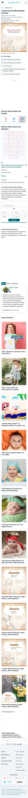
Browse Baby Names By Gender (11, 59)
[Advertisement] (14, 95)
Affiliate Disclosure (20, 754)
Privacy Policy (19, 757)
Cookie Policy (19, 767)
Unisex (22, 121)
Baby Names (9, 7)
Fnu (4, 176)
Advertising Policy (19, 764)
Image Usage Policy (20, 751)
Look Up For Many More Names (11, 74)
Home (2, 7)
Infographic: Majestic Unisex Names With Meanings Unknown (14, 70)
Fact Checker (14, 283)
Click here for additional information (13, 794)
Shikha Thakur (13, 287)
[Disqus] (14, 258)
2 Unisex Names (7, 66)
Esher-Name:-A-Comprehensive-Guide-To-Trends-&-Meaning (12, 166)
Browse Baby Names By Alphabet (12, 62)
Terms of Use (19, 761)
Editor (8, 283)
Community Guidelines (20, 770)
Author (3, 283)
